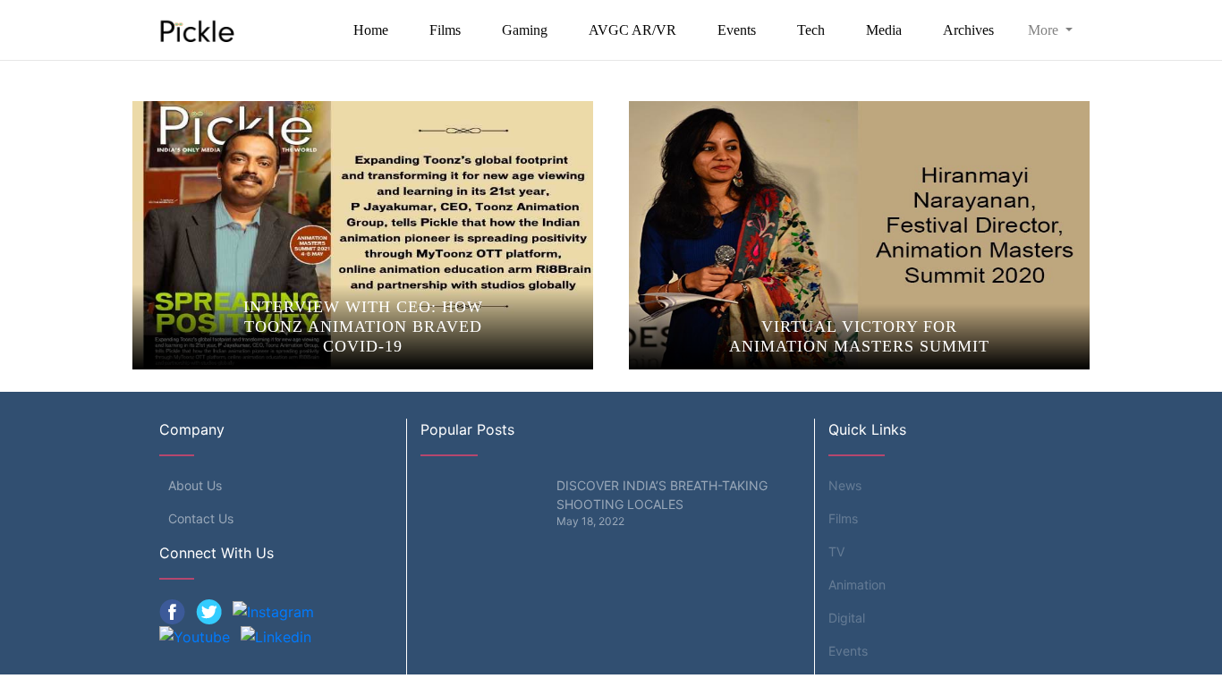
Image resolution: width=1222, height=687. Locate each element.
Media (884, 30)
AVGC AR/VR (632, 30)
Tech (811, 30)
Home (370, 30)
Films (445, 30)
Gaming (524, 30)
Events (736, 30)
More (1045, 30)
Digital (846, 617)
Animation (857, 584)
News (844, 485)
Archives (968, 30)
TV (836, 551)
